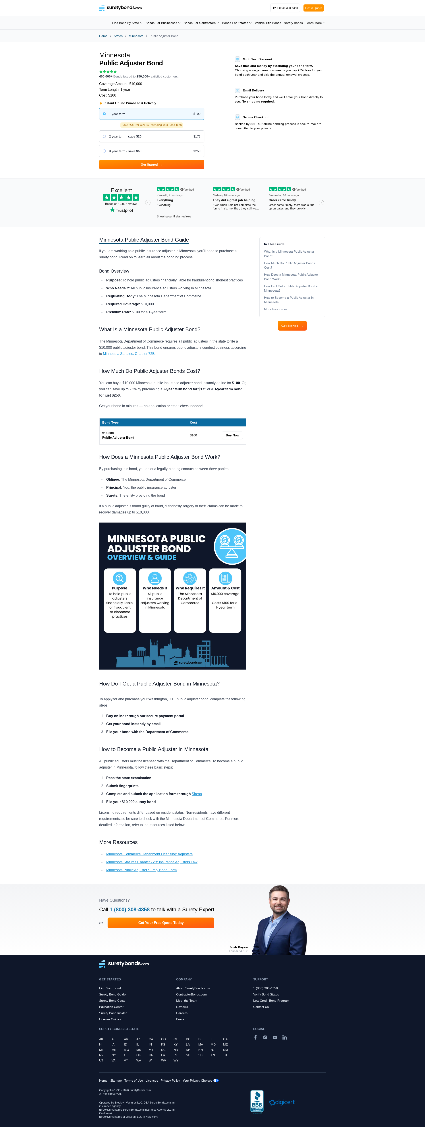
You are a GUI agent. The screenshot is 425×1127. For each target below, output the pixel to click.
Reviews (182, 1007)
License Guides (110, 1019)
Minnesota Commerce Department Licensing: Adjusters (149, 854)
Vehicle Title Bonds (268, 23)
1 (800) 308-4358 (130, 909)
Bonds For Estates (235, 23)
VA (113, 1060)
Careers (181, 1013)
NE (188, 1049)
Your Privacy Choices (197, 1080)
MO (126, 1049)
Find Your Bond (110, 988)
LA (188, 1044)
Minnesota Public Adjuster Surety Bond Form (141, 870)
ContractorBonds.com (191, 994)
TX (225, 1055)
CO (163, 1039)
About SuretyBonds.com (193, 988)
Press (180, 1019)
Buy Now (232, 435)
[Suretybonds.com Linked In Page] (284, 1037)
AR (126, 1039)
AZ (138, 1039)
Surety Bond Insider (113, 1013)
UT (101, 1060)
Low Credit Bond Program (271, 1000)
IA (113, 1044)
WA (138, 1060)
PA (163, 1055)
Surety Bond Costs (112, 1000)
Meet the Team (186, 1000)
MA (200, 1044)
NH (200, 1049)
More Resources (275, 309)
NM (225, 1049)
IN (150, 1044)
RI (175, 1055)
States (118, 36)
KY (176, 1044)
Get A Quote (313, 8)
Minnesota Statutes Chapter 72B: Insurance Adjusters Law (151, 862)
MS (138, 1049)
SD (200, 1055)
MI (101, 1049)
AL (113, 1039)
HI (100, 1044)
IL (137, 1044)
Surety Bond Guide (112, 994)
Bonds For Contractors (200, 23)
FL (212, 1039)
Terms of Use (133, 1080)
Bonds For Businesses (161, 23)
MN (114, 1049)
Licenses (152, 1080)
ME (225, 1044)
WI (151, 1060)
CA (151, 1039)
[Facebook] (255, 1037)
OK (138, 1055)
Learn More (313, 23)
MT (151, 1049)
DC (188, 1039)
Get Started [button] (152, 164)
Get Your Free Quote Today (161, 923)
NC (163, 1049)
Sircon (197, 794)
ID (125, 1044)
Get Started (292, 325)
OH (126, 1055)
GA (225, 1039)
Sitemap (116, 1080)
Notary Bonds (293, 23)
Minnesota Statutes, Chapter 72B (129, 354)
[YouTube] (275, 1037)
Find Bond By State (125, 23)
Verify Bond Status (266, 994)
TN (213, 1055)
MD (213, 1044)
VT (126, 1060)
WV (163, 1060)
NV (101, 1055)
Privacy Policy (170, 1080)
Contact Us (261, 1007)
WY (176, 1060)
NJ (212, 1049)
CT (176, 1039)
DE (200, 1039)
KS (163, 1044)
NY (114, 1055)
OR (151, 1055)
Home (103, 36)
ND (176, 1049)
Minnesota (136, 36)
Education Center (111, 1007)
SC (188, 1055)
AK (101, 1039)
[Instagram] (265, 1037)
